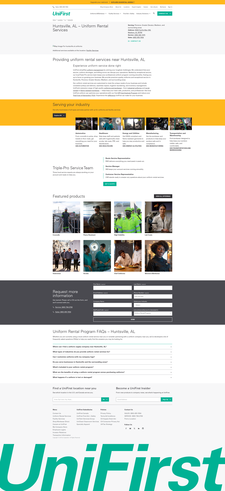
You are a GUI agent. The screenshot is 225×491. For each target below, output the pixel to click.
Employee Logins (59, 430)
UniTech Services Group (86, 419)
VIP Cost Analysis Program (127, 93)
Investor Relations (59, 432)
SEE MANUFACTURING (154, 146)
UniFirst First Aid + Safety (86, 416)
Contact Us (163, 13)
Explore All (58, 115)
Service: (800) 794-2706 (64, 307)
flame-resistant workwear (90, 91)
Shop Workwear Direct (61, 421)
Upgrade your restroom (99, 2)
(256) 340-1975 (139, 35)
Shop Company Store (106, 7)
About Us (118, 7)
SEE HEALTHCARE (106, 146)
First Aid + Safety (128, 13)
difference (111, 95)
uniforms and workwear (113, 88)
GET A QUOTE (110, 184)
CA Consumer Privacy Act (110, 421)
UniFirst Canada (83, 413)
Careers (146, 7)
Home (54, 20)
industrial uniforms (134, 88)
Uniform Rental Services (62, 416)
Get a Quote (154, 7)
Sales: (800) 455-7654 (63, 312)
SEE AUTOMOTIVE (82, 146)
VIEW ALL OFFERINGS (163, 196)
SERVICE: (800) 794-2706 (133, 416)
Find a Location (130, 419)
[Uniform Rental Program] (153, 313)
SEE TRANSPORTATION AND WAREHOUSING (180, 149)
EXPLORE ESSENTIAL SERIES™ (123, 2)
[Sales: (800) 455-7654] (53, 312)
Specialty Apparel (83, 424)
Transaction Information (62, 435)
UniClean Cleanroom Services (88, 421)
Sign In (170, 7)
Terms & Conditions (108, 416)
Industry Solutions (142, 13)
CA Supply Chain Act (108, 419)
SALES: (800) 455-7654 (132, 413)
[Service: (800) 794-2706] (53, 307)
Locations (126, 7)
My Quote (163, 7)
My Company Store (60, 427)
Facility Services (114, 13)
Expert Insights (136, 7)
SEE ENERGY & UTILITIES (132, 146)
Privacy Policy (106, 413)
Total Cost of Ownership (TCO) (84, 95)
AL (65, 20)
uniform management (95, 70)
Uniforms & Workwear (97, 13)
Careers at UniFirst (60, 424)
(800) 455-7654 (62, 7)
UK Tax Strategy (106, 424)
